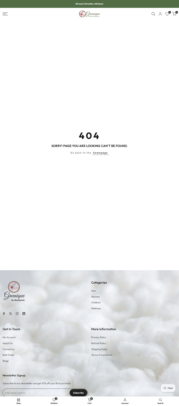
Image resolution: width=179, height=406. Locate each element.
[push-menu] (5, 13)
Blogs (6, 360)
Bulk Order (9, 354)
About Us (8, 343)
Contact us (8, 349)
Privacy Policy (98, 337)
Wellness (96, 308)
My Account (9, 337)
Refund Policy (98, 343)
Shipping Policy (99, 349)
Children (96, 302)
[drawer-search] (153, 14)
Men (93, 290)
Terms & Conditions (101, 354)
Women (95, 296)
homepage (100, 152)
